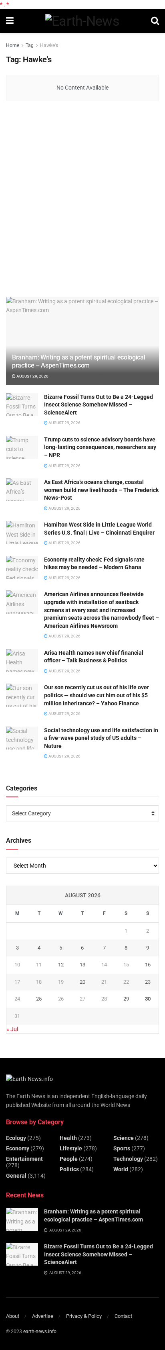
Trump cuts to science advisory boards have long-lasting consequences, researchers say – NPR (100, 447)
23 (148, 982)
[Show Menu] (10, 21)
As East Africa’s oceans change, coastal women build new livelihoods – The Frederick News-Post (101, 490)
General (16, 1175)
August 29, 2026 (32, 376)
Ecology (16, 1138)
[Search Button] (155, 21)
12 (61, 965)
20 (82, 982)
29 (126, 999)
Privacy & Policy (84, 1316)
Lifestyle (71, 1148)
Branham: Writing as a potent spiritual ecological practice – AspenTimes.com (78, 361)
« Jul (12, 1029)
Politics (69, 1169)
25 (39, 999)
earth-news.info (39, 1331)
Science (123, 1138)
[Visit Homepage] (82, 21)
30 (148, 999)
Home (12, 45)
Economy (17, 1148)
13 (82, 965)
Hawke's (49, 45)
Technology (128, 1159)
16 (148, 965)
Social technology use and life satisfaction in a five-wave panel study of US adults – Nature (101, 738)
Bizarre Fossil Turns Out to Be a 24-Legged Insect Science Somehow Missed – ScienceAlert (98, 405)
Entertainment (24, 1159)
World (120, 1169)
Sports (121, 1148)
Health (68, 1138)
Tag (30, 45)
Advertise (42, 1316)
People (69, 1159)
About (12, 1316)
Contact (123, 1316)
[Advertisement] (82, 199)
